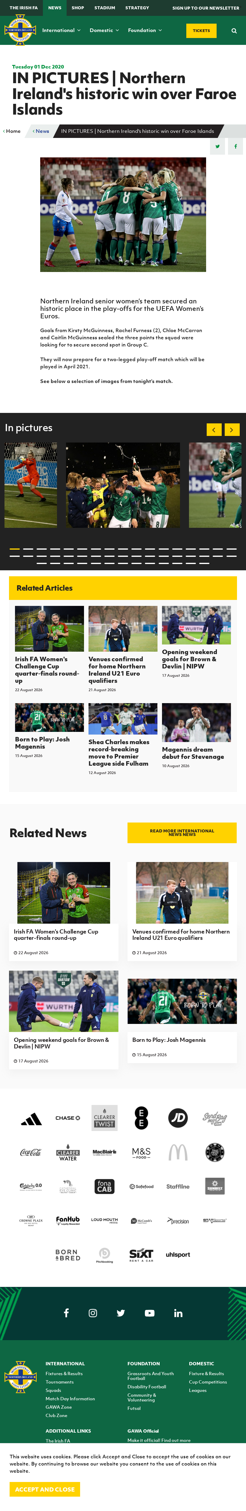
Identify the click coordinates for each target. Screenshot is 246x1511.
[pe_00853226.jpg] (123, 485)
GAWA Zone (59, 1407)
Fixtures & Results (64, 1373)
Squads (53, 1390)
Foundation (142, 30)
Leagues (198, 1390)
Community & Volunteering (142, 1397)
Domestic (102, 30)
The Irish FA (24, 7)
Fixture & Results (206, 1373)
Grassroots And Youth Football (151, 1375)
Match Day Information (70, 1398)
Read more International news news (182, 832)
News (55, 7)
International (59, 30)
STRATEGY (137, 7)
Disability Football (147, 1387)
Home (13, 131)
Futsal (134, 1408)
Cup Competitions (208, 1382)
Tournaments (60, 1382)
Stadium (104, 7)
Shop (78, 7)
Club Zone (56, 1415)
